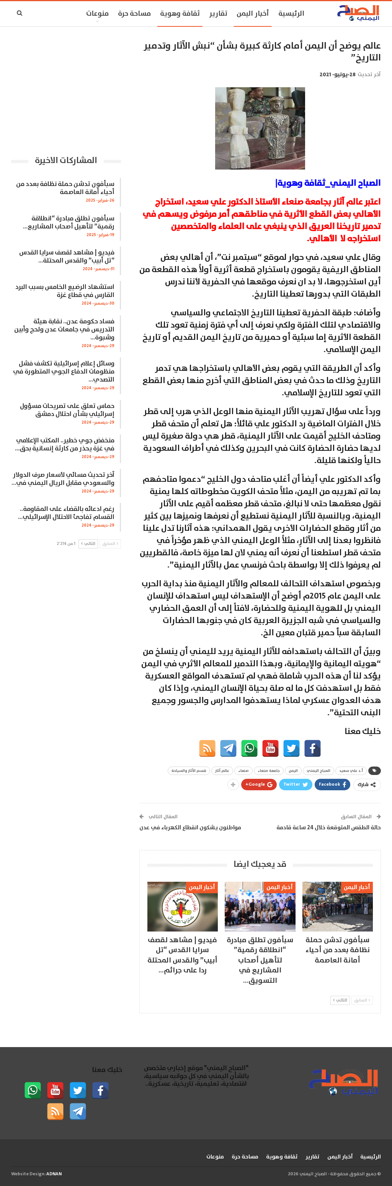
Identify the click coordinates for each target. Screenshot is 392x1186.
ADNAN (54, 1174)
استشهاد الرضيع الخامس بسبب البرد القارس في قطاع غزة (64, 291)
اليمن (293, 771)
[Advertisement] (66, 88)
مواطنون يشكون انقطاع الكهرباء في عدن (190, 827)
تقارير (218, 14)
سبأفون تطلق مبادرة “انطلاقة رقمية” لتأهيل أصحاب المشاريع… (68, 223)
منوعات (97, 14)
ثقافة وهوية (180, 14)
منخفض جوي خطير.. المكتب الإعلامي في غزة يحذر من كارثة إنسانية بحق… (64, 445)
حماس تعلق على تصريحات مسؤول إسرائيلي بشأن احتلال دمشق (67, 410)
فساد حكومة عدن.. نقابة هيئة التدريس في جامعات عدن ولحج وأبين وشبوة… (64, 330)
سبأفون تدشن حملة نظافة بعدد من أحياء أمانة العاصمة (65, 188)
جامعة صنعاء (269, 771)
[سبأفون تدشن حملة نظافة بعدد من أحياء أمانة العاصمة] (337, 906)
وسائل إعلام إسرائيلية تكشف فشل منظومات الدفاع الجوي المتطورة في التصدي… (63, 372)
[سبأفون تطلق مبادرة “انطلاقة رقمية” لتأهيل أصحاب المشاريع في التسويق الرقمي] (260, 906)
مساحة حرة (134, 14)
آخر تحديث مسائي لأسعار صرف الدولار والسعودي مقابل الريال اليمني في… (62, 479)
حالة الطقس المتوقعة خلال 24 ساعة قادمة (328, 827)
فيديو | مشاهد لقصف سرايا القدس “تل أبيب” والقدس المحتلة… (66, 257)
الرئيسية (291, 14)
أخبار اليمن (253, 14)
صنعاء (243, 771)
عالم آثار (222, 771)
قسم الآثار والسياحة (189, 771)
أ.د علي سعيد (351, 771)
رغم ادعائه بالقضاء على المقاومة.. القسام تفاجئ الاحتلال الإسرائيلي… (66, 513)
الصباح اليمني (318, 771)
